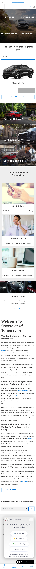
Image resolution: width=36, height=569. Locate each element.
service (29, 438)
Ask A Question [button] (11, 490)
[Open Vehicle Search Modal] (16, 6)
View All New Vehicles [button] (18, 97)
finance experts (20, 396)
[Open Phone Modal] (25, 6)
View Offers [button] (18, 309)
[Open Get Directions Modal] (30, 6)
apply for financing (23, 390)
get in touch (24, 481)
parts (29, 453)
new (26, 348)
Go (31, 508)
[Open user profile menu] (34, 7)
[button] (26, 90)
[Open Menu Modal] (2, 6)
